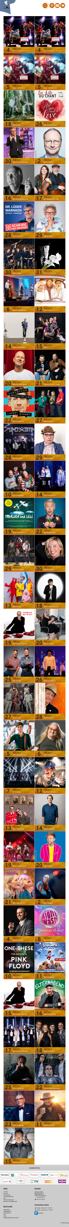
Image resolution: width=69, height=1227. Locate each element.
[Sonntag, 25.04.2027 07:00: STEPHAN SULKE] (19, 1068)
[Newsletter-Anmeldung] (57, 5)
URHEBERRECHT (7, 1211)
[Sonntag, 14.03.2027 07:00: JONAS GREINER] (50, 809)
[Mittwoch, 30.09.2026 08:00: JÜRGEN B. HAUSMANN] (19, 142)
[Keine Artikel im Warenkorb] (62, 5)
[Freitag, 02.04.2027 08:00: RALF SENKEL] (50, 883)
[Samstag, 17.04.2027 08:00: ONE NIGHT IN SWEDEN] (19, 1031)
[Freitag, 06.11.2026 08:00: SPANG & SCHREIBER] (19, 290)
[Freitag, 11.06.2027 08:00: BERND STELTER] (50, 1106)
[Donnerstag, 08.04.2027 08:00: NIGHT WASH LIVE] (50, 920)
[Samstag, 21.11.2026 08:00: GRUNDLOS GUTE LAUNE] (50, 365)
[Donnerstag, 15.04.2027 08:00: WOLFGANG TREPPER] (19, 994)
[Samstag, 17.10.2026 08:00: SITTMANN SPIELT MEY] (50, 179)
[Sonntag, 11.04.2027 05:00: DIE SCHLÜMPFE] (50, 957)
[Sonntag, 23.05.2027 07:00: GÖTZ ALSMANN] (19, 1106)
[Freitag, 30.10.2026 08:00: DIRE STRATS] (19, 253)
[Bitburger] (64, 1177)
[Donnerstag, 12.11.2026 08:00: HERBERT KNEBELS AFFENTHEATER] (50, 290)
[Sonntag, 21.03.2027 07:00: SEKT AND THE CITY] (19, 883)
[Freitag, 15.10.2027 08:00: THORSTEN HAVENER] (19, 1143)
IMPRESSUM (6, 1209)
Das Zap (5, 1193)
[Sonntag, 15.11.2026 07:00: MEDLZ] (50, 328)
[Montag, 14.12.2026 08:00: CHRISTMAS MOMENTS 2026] (50, 476)
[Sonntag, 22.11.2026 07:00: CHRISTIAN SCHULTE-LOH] (19, 402)
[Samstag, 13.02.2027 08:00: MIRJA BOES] (19, 587)
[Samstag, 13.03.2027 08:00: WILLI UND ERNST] (19, 809)
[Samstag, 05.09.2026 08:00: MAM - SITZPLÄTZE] (19, 68)
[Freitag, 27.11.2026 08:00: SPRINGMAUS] (50, 402)
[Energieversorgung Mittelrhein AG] (48, 1183)
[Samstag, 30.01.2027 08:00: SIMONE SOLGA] (50, 550)
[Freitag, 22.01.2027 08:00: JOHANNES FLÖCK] (50, 513)
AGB (4, 1214)
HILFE (4, 1216)
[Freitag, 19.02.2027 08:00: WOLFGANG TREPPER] (19, 624)
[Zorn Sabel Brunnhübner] (44, 1177)
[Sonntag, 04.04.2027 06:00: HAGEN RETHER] (19, 920)
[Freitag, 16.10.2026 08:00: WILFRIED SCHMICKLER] (19, 179)
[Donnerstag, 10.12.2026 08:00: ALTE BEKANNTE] (19, 476)
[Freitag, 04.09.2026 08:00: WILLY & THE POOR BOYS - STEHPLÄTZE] (50, 31)
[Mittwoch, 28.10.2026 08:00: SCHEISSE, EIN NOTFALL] (19, 216)
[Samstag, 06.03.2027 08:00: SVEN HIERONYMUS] (50, 735)
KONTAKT (37, 1189)
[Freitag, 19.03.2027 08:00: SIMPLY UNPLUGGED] (19, 846)
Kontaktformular (8, 1200)
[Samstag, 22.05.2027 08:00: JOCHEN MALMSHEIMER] (50, 1068)
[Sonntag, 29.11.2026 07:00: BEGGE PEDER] (50, 439)
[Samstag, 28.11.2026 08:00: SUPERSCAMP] (19, 439)
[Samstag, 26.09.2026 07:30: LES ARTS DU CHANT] (50, 105)
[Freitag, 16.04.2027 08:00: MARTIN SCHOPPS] (50, 994)
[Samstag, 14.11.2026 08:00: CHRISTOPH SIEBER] (19, 328)
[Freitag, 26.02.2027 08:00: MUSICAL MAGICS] (50, 661)
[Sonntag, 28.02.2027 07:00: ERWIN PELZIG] (50, 698)
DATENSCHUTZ (7, 1213)
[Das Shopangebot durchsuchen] (45, 5)
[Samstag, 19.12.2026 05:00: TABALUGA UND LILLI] (19, 513)
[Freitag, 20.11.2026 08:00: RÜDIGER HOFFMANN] (19, 365)
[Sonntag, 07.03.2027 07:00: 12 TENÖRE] (19, 772)
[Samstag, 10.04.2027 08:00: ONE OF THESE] (19, 957)
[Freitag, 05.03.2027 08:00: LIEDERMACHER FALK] (19, 735)
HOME (5, 1189)
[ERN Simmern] (34, 1183)
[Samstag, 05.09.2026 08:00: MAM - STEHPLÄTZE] (50, 68)
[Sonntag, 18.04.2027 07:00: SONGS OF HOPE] (50, 1031)
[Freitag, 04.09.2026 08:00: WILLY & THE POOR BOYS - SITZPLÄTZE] (19, 31)
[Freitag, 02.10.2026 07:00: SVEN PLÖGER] (50, 142)
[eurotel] (7, 1183)
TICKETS (5, 1191)
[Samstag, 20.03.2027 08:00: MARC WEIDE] (50, 846)
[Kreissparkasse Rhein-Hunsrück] (25, 1177)
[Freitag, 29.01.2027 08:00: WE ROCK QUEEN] (19, 550)
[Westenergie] (54, 1177)
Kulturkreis (6, 1195)
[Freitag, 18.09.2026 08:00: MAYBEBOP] (19, 105)
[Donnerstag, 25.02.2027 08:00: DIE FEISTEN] (19, 661)
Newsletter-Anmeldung (10, 1201)
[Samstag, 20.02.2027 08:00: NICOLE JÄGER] (50, 624)
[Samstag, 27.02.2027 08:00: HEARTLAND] (19, 698)
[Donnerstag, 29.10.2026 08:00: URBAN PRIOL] (50, 216)
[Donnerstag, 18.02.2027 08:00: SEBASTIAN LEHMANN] (50, 587)
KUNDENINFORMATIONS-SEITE (11, 1217)
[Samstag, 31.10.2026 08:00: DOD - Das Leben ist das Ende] (50, 253)
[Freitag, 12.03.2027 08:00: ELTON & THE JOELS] (50, 772)
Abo (4, 1198)
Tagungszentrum (8, 1196)
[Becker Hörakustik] (62, 1183)
